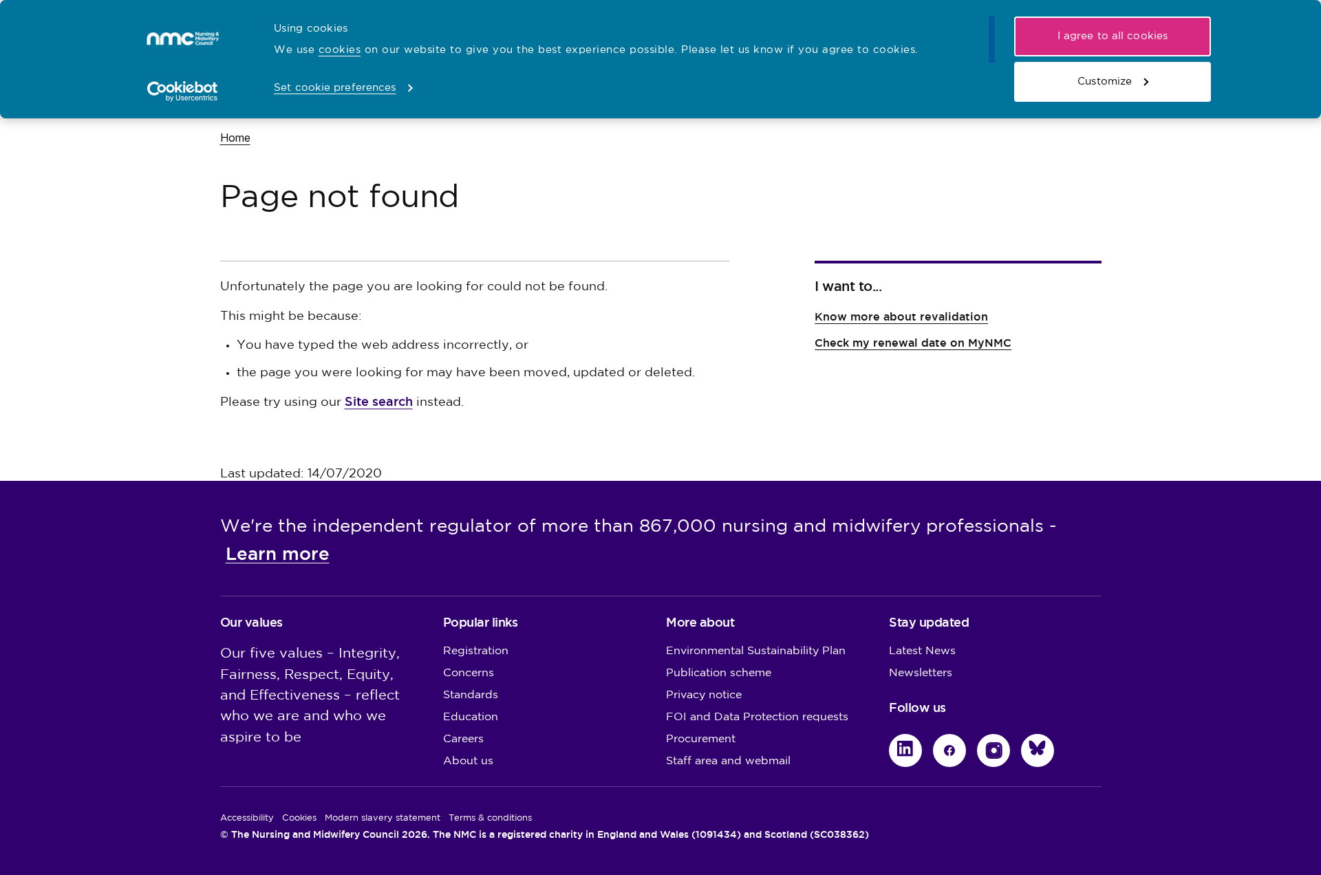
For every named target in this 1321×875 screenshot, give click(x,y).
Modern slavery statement (382, 818)
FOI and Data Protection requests (757, 717)
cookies (340, 49)
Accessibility (247, 818)
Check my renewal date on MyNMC (913, 343)
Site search (379, 401)
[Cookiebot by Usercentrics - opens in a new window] (182, 91)
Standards (470, 695)
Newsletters (920, 673)
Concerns (468, 673)
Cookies (299, 818)
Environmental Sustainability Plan (756, 651)
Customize (1104, 81)
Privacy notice (704, 695)
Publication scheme (718, 673)
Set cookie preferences (335, 87)
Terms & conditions (490, 818)
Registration (475, 651)
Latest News (922, 651)
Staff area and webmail (728, 761)
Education (470, 717)
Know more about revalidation (901, 317)
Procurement (700, 739)
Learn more (278, 553)
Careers (463, 739)
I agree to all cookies (1112, 36)
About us (468, 761)
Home (235, 137)
